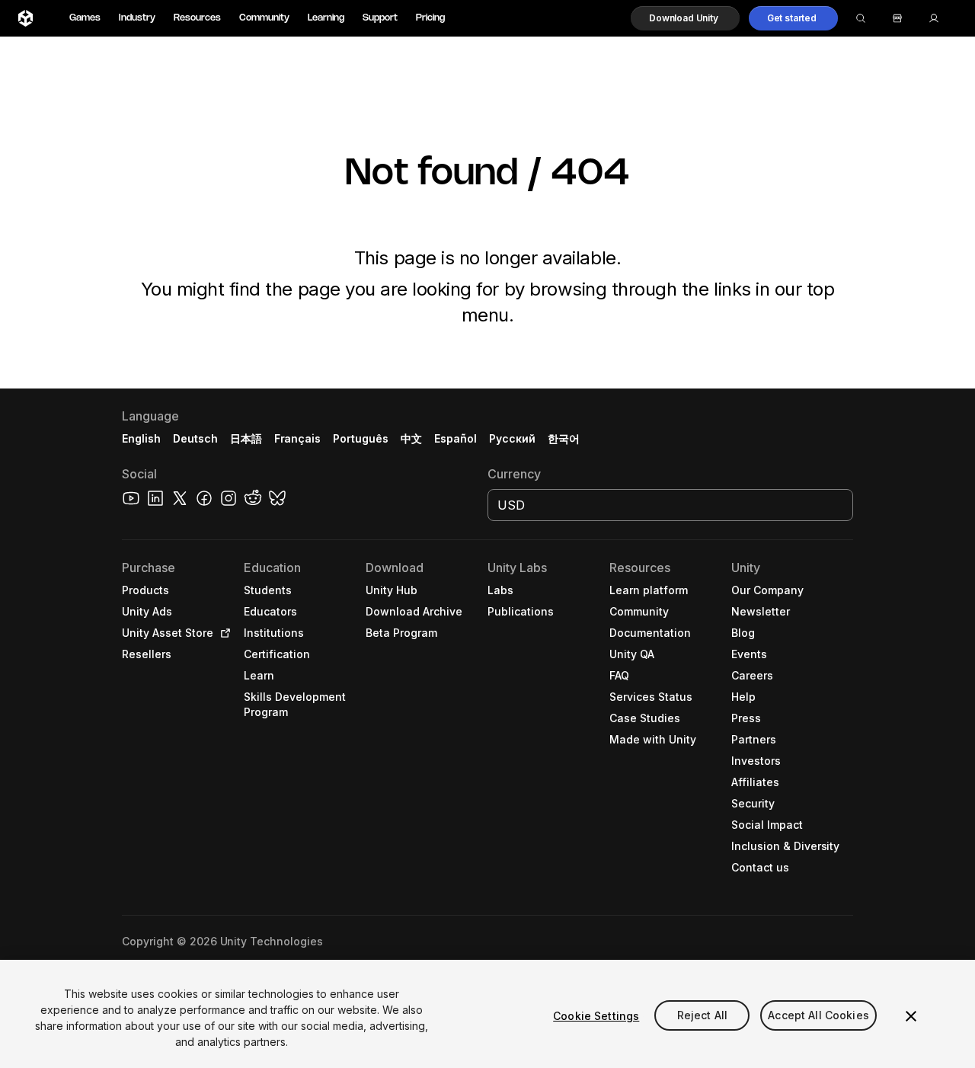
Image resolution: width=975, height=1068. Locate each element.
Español (455, 438)
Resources (197, 18)
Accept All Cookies (818, 1015)
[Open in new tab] (222, 633)
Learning (326, 18)
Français (297, 438)
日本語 (246, 438)
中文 (411, 438)
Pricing (430, 18)
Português (360, 438)
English (141, 438)
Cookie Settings (596, 1015)
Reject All (702, 1015)
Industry (137, 18)
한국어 (564, 438)
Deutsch (195, 438)
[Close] (911, 1016)
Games (85, 18)
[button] (685, 18)
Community (264, 18)
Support (380, 18)
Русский (512, 438)
